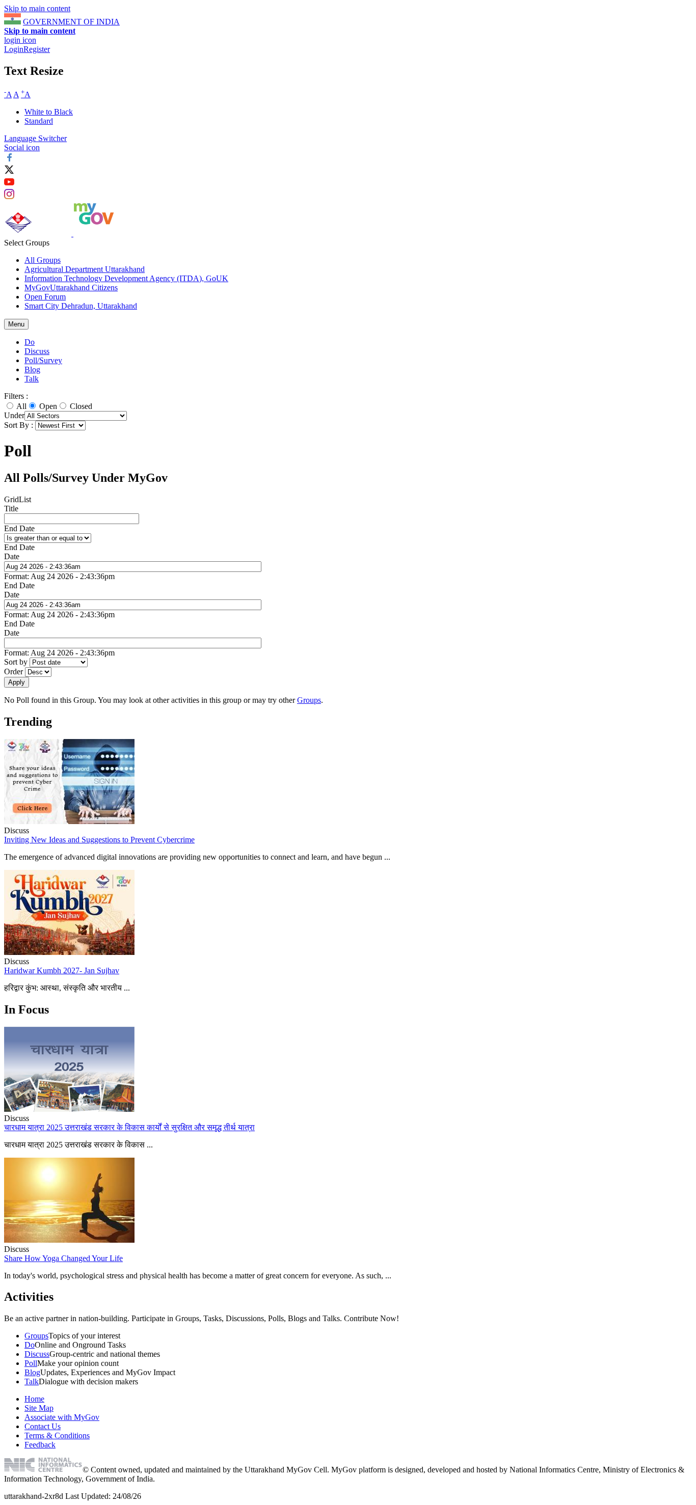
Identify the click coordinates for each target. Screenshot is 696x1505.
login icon (20, 40)
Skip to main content (37, 8)
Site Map (38, 1408)
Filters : (16, 396)
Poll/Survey (43, 360)
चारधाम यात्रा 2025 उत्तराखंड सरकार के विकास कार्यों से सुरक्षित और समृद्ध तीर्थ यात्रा (129, 1127)
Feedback (40, 1444)
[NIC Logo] (43, 1469)
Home (34, 1398)
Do (29, 342)
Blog (32, 369)
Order (14, 671)
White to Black (48, 111)
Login (13, 49)
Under (14, 415)
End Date (19, 528)
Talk (31, 378)
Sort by (17, 662)
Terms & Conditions (57, 1435)
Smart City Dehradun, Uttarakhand (80, 306)
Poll (30, 1363)
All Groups (42, 260)
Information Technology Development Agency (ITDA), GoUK (126, 278)
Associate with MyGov (61, 1417)
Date (11, 556)
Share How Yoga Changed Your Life (63, 1258)
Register (36, 49)
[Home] (38, 233)
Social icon (22, 147)
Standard (38, 121)
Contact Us (42, 1426)
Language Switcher (35, 138)
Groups (309, 700)
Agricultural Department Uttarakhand (84, 269)
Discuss (36, 351)
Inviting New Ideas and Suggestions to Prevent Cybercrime (99, 839)
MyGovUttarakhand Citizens (71, 287)
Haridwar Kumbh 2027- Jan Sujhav (61, 970)
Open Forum (45, 296)
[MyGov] (93, 233)
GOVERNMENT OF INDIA (71, 21)
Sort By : (18, 425)
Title (11, 508)
